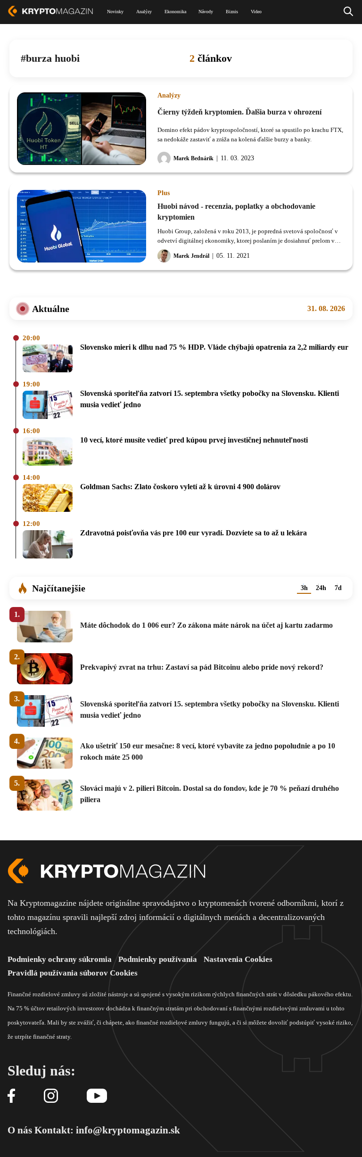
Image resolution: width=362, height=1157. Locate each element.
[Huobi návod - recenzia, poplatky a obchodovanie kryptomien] (81, 226)
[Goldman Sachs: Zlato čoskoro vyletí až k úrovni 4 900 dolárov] (48, 499)
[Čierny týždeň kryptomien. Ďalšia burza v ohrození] (81, 128)
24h (321, 587)
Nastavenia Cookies (238, 959)
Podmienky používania (157, 959)
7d (338, 587)
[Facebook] (11, 1096)
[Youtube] (97, 1096)
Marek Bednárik (193, 158)
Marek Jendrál (191, 256)
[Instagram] (51, 1096)
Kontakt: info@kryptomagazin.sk (107, 1130)
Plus (163, 193)
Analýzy (169, 95)
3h (304, 587)
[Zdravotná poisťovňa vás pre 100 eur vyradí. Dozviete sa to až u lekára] (48, 545)
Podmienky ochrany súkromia (60, 959)
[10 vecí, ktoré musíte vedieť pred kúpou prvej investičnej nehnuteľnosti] (48, 452)
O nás (20, 1130)
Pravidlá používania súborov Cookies (73, 972)
